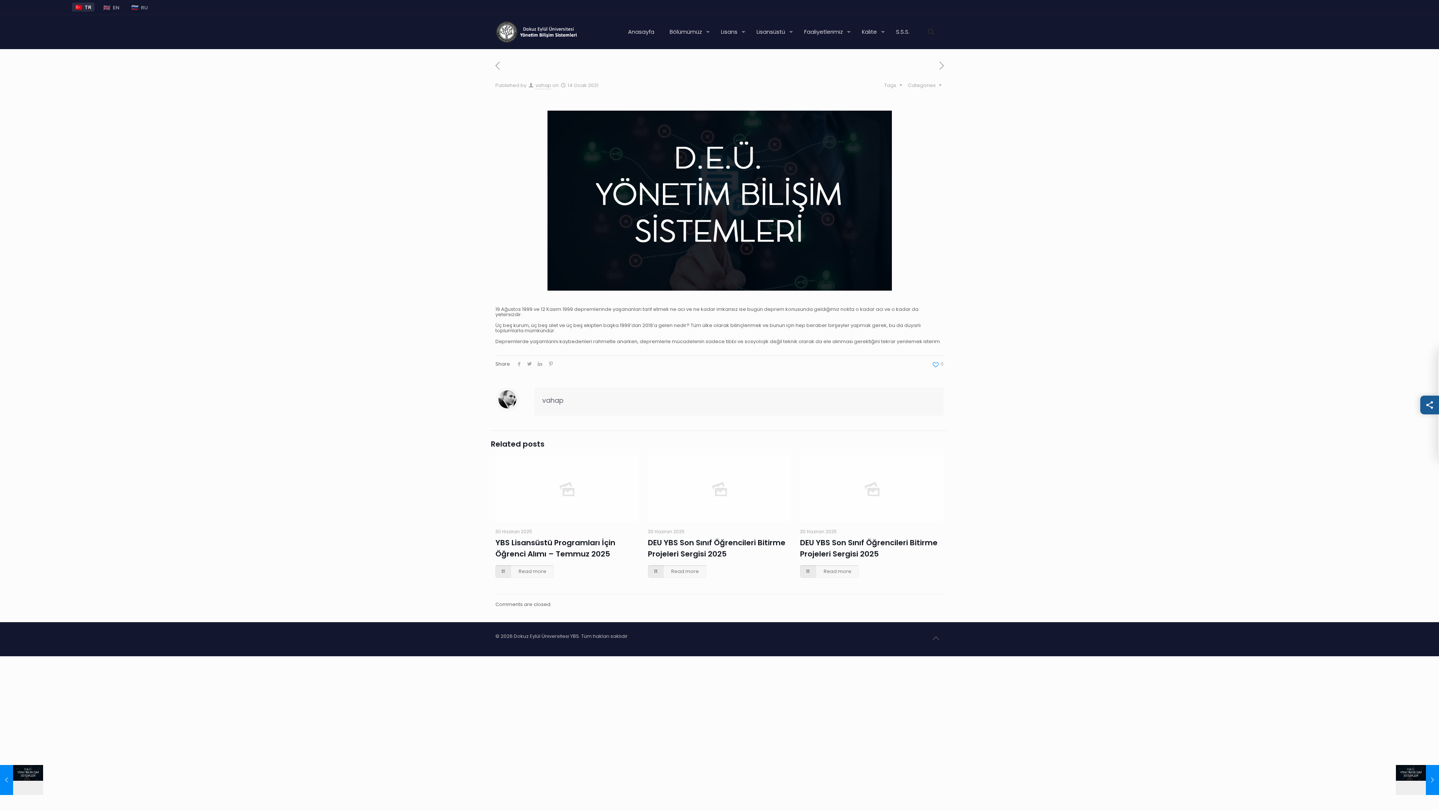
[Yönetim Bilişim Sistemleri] (537, 32)
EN (111, 7)
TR (83, 7)
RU (139, 7)
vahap (543, 85)
